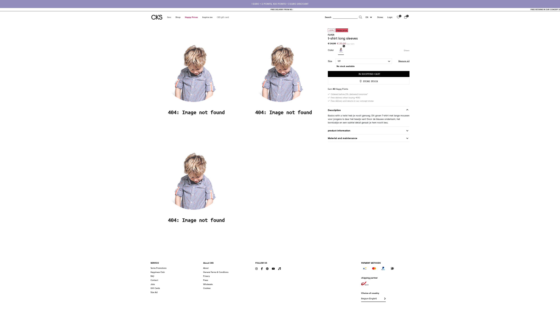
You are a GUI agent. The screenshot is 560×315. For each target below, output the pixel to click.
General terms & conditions (215, 272)
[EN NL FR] (369, 17)
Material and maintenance (342, 138)
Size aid (154, 292)
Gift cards (155, 288)
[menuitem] (169, 17)
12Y (339, 61)
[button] (169, 17)
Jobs (152, 284)
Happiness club (157, 272)
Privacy (206, 276)
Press (205, 280)
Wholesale (208, 284)
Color (331, 50)
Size (330, 61)
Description (334, 110)
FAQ (152, 276)
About (206, 268)
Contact (154, 280)
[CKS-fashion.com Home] (156, 17)
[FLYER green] (341, 50)
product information (339, 130)
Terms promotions (158, 268)
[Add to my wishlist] (405, 30)
